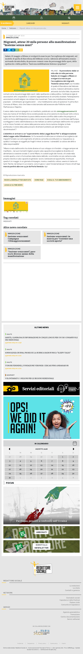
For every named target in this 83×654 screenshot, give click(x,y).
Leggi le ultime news (13, 185)
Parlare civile (75, 602)
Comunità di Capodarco (70, 605)
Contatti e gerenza (72, 590)
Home (4, 28)
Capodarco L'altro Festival (70, 600)
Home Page (39, 180)
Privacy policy (42, 643)
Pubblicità (20, 643)
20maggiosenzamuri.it (67, 111)
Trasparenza (30, 643)
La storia (76, 588)
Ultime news (41, 327)
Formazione (75, 614)
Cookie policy (54, 643)
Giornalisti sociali (73, 598)
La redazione (75, 586)
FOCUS (10, 483)
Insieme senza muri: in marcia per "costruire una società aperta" (60, 238)
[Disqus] (41, 292)
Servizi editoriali (73, 619)
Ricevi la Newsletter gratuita (17, 180)
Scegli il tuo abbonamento (59, 180)
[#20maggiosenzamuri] (16, 207)
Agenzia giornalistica (71, 612)
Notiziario (12, 28)
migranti (7, 221)
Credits (64, 643)
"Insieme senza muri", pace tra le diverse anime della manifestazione (21, 253)
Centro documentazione (70, 617)
